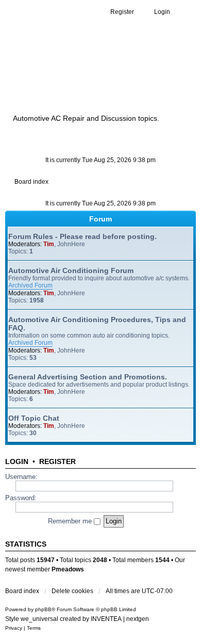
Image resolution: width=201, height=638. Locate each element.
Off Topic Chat (33, 418)
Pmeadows (68, 569)
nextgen (137, 619)
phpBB (43, 609)
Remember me (71, 521)
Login (16, 461)
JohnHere (71, 244)
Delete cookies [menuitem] (72, 591)
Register (57, 461)
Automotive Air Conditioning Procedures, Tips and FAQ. (97, 323)
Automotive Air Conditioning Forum (70, 270)
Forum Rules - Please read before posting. (82, 236)
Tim (48, 244)
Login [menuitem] (162, 11)
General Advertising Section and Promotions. (87, 377)
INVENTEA (106, 619)
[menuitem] (13, 628)
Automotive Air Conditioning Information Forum (95, 78)
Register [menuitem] (122, 11)
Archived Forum (30, 285)
